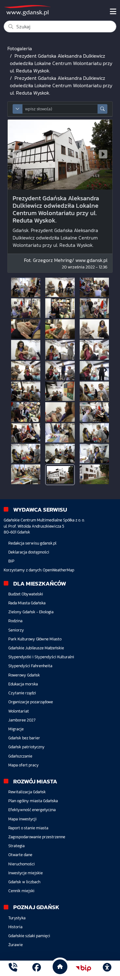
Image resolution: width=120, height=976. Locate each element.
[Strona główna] (13, 968)
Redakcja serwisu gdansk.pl (32, 543)
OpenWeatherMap (58, 570)
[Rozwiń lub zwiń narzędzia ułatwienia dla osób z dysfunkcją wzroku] (107, 968)
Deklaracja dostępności (28, 552)
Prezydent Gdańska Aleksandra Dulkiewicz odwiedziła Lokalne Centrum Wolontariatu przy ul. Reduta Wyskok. (61, 63)
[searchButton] (102, 109)
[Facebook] (36, 968)
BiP (11, 561)
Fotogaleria (19, 48)
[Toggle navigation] (113, 11)
